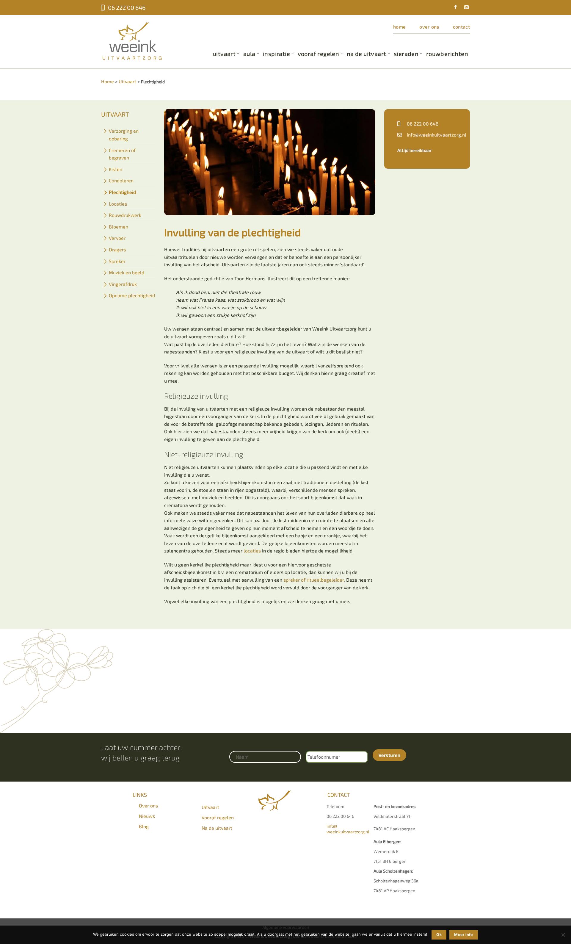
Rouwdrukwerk (125, 215)
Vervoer (117, 238)
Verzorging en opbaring (124, 134)
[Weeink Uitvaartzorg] (141, 41)
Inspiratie (276, 53)
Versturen (389, 755)
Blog (144, 826)
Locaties (118, 203)
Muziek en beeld (126, 272)
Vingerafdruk (123, 284)
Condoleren (121, 180)
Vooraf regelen (318, 53)
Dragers (117, 249)
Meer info (463, 934)
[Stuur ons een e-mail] (464, 8)
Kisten (115, 169)
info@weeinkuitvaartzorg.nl (436, 134)
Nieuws (147, 816)
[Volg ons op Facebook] (453, 8)
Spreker (117, 261)
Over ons (429, 26)
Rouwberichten (447, 53)
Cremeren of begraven (122, 154)
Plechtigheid (122, 192)
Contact (461, 26)
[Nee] (563, 936)
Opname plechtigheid (132, 295)
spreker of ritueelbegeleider (313, 580)
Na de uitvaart (366, 53)
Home (399, 26)
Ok (439, 934)
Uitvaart (224, 53)
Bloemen (118, 226)
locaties (252, 550)
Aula (249, 53)
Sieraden (406, 53)
